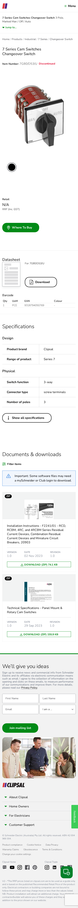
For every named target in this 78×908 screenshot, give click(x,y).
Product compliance (12, 844)
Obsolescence (30, 849)
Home (5, 39)
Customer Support (21, 825)
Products (17, 39)
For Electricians (19, 816)
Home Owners (19, 806)
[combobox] (57, 709)
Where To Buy (22, 227)
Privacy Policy (29, 687)
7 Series (43, 39)
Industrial (30, 39)
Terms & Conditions (52, 849)
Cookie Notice (34, 844)
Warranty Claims (10, 849)
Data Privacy (52, 844)
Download (42, 282)
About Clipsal (18, 797)
